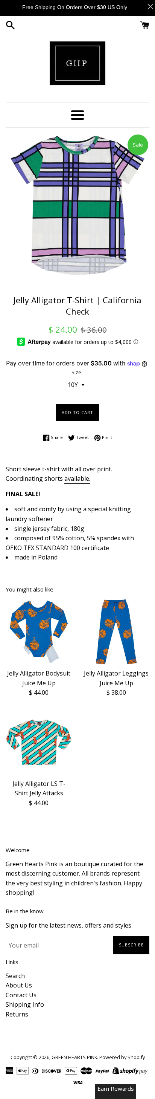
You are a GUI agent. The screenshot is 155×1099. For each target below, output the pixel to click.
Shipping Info (25, 1004)
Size (76, 372)
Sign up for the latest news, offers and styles (68, 925)
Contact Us (21, 995)
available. (77, 478)
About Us (19, 985)
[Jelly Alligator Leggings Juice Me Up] (116, 632)
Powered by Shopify (122, 1057)
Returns (17, 1014)
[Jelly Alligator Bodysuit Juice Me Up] (39, 632)
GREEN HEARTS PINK (74, 1057)
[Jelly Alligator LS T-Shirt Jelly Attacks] (39, 742)
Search (15, 976)
